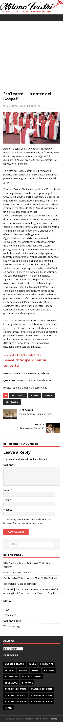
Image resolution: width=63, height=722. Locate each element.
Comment (8, 464)
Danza (32, 664)
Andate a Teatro (14, 664)
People (36, 670)
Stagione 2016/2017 (15, 695)
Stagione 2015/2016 (41, 689)
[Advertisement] (31, 57)
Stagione (27, 682)
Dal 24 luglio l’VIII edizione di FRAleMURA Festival (30, 578)
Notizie (23, 670)
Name (7, 490)
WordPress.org (11, 626)
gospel (34, 395)
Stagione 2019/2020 (41, 701)
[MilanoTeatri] (31, 12)
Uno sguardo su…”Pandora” (18, 572)
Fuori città (46, 664)
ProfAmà (49, 670)
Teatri (8, 707)
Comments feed (12, 620)
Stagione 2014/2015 (15, 689)
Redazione (34, 105)
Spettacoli (11, 682)
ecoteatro (18, 395)
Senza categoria (31, 676)
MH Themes (51, 718)
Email (6, 500)
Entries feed (9, 615)
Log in (6, 609)
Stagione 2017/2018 (41, 695)
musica (48, 395)
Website (7, 509)
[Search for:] (31, 544)
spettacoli (12, 401)
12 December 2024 (15, 105)
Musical (9, 670)
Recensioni (11, 676)
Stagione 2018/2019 (15, 701)
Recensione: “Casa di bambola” (20, 583)
